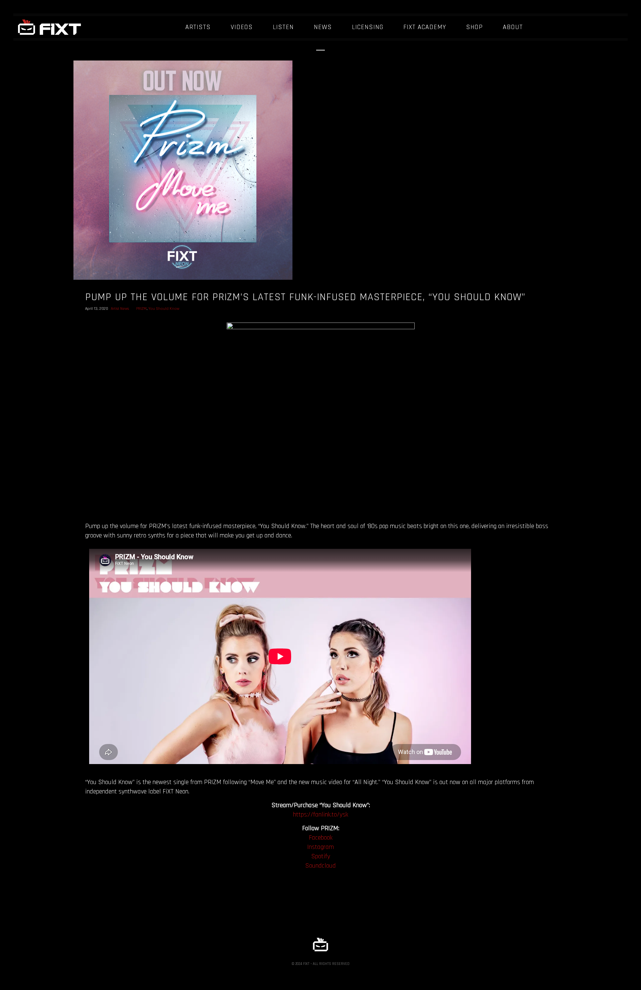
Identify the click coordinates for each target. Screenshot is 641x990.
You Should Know (164, 308)
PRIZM (141, 308)
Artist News (120, 308)
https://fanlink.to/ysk (320, 814)
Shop (474, 27)
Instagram (320, 847)
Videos (242, 27)
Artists (198, 27)
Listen (283, 27)
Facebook (321, 837)
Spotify (320, 856)
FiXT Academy (424, 27)
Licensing (367, 27)
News (323, 27)
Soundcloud (320, 865)
